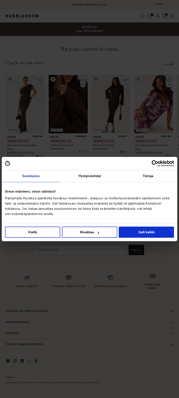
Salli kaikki (146, 232)
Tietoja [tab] (148, 176)
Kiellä (32, 232)
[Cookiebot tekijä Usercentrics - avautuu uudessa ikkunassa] (155, 163)
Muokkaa (87, 232)
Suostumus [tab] (31, 176)
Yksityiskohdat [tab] (89, 176)
